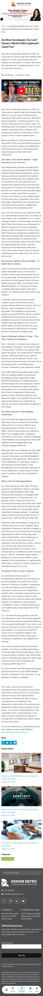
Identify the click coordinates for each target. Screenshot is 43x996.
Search (21, 991)
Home (4, 26)
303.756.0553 (9, 891)
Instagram (10, 901)
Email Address (7, 943)
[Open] (6, 989)
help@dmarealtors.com (13, 894)
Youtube (23, 901)
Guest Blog (8, 859)
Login (37, 991)
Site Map (15, 873)
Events (13, 991)
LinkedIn (16, 901)
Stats (30, 991)
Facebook (3, 901)
